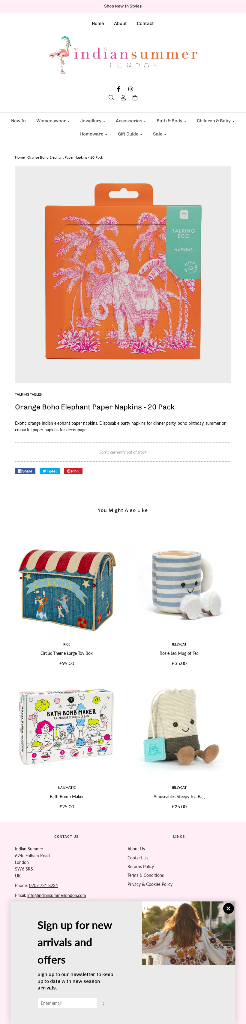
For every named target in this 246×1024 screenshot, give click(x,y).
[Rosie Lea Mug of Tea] (179, 584)
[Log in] (123, 97)
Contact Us (138, 857)
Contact (145, 23)
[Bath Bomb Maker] (66, 727)
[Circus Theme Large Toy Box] (66, 584)
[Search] (111, 97)
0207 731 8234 (43, 885)
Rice (66, 644)
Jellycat (179, 644)
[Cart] (135, 97)
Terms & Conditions (146, 875)
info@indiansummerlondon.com (56, 895)
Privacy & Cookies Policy (150, 884)
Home (98, 23)
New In (18, 120)
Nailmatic (67, 787)
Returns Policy (141, 866)
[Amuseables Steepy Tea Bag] (179, 727)
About (120, 23)
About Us (136, 848)
